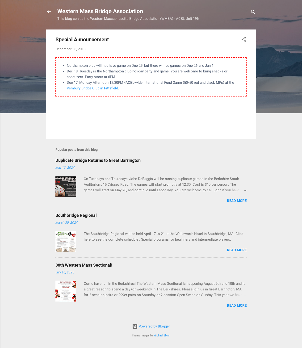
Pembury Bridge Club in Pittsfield (92, 88)
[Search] (253, 13)
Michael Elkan (162, 335)
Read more (237, 201)
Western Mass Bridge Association (100, 11)
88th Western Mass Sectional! (83, 265)
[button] (244, 40)
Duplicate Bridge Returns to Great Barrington (98, 160)
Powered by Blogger (154, 326)
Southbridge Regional (76, 215)
